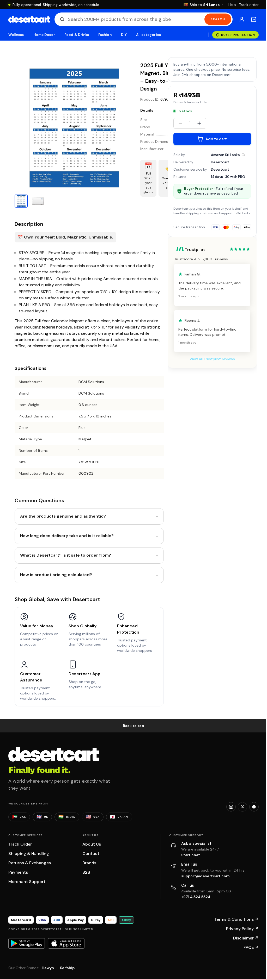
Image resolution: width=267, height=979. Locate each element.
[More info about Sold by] (243, 154)
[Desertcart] (29, 19)
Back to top (133, 725)
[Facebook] (254, 806)
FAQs (251, 947)
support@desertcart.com (205, 876)
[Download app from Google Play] (26, 943)
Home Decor (44, 35)
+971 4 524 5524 (195, 896)
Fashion (104, 35)
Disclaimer (246, 938)
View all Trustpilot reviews (212, 359)
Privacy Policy (242, 928)
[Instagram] (231, 806)
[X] (242, 806)
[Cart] (254, 19)
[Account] (242, 19)
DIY (124, 35)
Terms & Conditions (236, 919)
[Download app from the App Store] (66, 943)
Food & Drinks (76, 35)
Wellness (16, 35)
